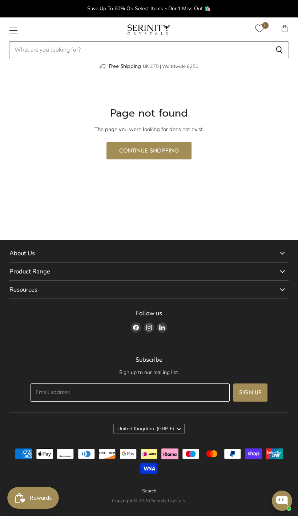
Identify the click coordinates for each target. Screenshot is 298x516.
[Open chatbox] (282, 501)
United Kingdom (145, 428)
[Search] (279, 49)
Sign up (250, 392)
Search (149, 491)
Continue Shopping (149, 150)
